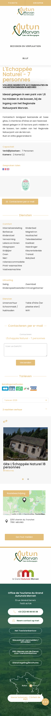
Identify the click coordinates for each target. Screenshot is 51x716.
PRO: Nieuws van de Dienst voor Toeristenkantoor (25, 652)
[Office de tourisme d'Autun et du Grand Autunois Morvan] (25, 29)
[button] (25, 46)
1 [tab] (23, 479)
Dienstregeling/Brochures (26, 662)
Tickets (13, 3)
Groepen (38, 3)
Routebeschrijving (16, 493)
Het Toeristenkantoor (25, 630)
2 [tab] (28, 479)
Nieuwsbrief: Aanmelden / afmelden (25, 641)
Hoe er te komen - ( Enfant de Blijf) (25, 698)
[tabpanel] (25, 451)
